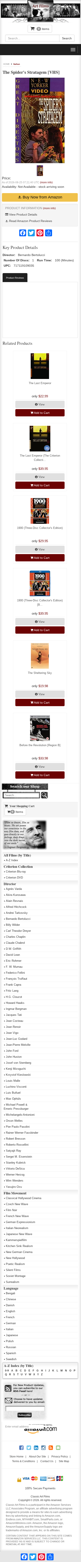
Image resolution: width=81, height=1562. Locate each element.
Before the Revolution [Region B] (39, 745)
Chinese (11, 1299)
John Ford (12, 1050)
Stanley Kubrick (16, 1162)
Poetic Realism (15, 1264)
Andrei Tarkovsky (17, 912)
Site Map (64, 1461)
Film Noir (11, 1210)
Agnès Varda (14, 888)
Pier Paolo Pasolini (18, 1126)
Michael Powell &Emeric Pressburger (16, 1106)
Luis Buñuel (13, 1092)
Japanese (12, 1335)
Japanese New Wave (19, 1234)
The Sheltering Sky (40, 672)
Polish (10, 1341)
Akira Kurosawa (15, 894)
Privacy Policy (59, 1456)
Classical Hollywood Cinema (23, 1198)
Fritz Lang (12, 990)
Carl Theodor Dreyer (18, 930)
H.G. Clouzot (14, 996)
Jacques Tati (14, 1014)
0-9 (7, 1370)
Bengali (10, 1293)
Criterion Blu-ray (16, 871)
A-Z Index (12, 860)
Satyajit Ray (13, 1150)
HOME (6, 64)
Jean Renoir (13, 1026)
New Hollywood (15, 1258)
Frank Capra (13, 984)
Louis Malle (13, 1080)
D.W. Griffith (13, 948)
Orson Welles (14, 1120)
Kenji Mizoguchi (16, 1068)
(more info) (46, 182)
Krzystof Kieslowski (18, 1074)
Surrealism (12, 1282)
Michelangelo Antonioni (20, 1114)
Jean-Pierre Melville (18, 1044)
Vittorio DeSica (15, 1168)
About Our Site (37, 1456)
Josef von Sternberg (18, 1062)
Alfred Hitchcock (16, 906)
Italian (16, 64)
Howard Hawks (15, 1002)
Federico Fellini (15, 972)
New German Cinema (19, 1252)
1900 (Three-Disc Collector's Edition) (40, 528)
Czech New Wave (17, 1204)
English (10, 1311)
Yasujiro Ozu (14, 1186)
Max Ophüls (13, 1098)
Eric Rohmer (13, 960)
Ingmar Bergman (16, 1008)
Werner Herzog (15, 1174)
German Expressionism (20, 1222)
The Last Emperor (40, 383)
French (10, 1317)
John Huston (14, 1056)
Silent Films (13, 1270)
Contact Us (46, 1461)
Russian (11, 1347)
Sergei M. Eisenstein (19, 1156)
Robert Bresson (15, 1138)
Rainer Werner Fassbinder (22, 1132)
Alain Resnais (14, 900)
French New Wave (17, 1216)
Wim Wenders (14, 1180)
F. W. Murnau (14, 966)
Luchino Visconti (16, 1086)
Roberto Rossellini (17, 1144)
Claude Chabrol (15, 942)
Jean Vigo (12, 1032)
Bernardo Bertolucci (18, 918)
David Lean (13, 954)
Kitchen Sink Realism (19, 1246)
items (43, 29)
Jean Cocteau (14, 1020)
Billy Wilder (13, 924)
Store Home (17, 1456)
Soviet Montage (15, 1276)
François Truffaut (16, 978)
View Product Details (22, 214)
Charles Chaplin (15, 936)
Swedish (11, 1359)
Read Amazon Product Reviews (30, 221)
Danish (10, 1305)
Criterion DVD (14, 877)
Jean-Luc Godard (16, 1038)
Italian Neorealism (17, 1228)
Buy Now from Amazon (42, 197)
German (11, 1323)
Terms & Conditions (23, 1461)
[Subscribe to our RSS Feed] (24, 1388)
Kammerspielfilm (16, 1240)
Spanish (11, 1353)
